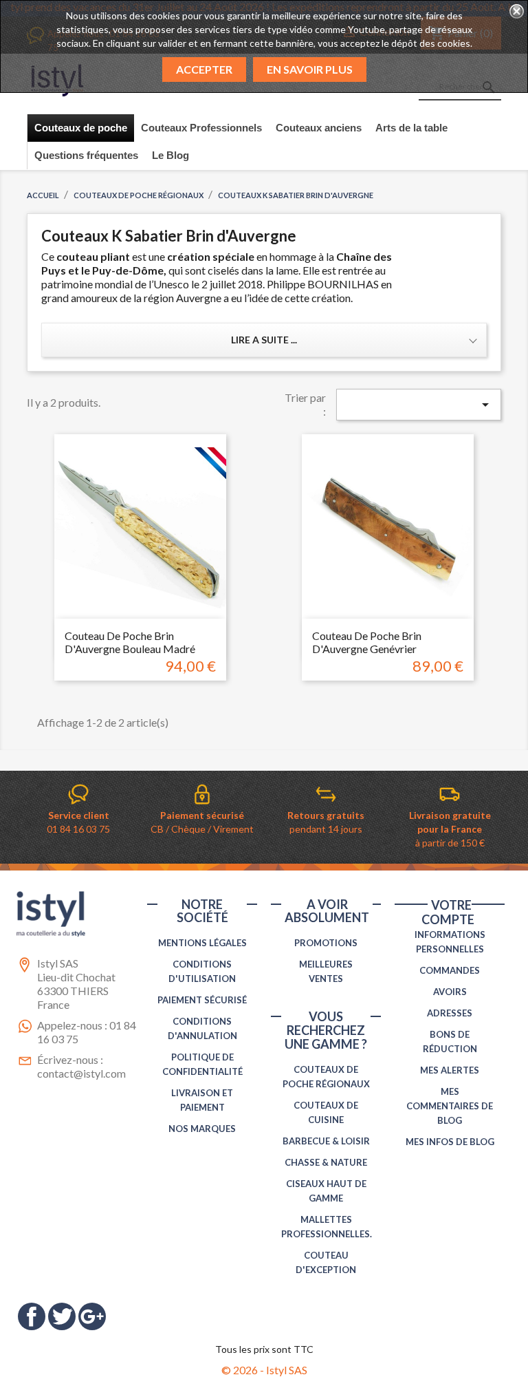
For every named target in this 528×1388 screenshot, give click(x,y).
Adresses (449, 1012)
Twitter (62, 1316)
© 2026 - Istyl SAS (264, 1369)
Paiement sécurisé (202, 999)
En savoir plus (310, 69)
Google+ (92, 1316)
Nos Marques (202, 1128)
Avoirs (450, 991)
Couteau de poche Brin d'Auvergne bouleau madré (130, 642)
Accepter (204, 69)
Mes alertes (449, 1070)
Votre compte (447, 912)
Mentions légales (202, 942)
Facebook (31, 1316)
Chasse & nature (326, 1162)
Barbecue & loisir (326, 1140)
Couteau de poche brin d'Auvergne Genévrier (366, 642)
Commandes (449, 970)
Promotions (326, 942)
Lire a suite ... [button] (264, 339)
